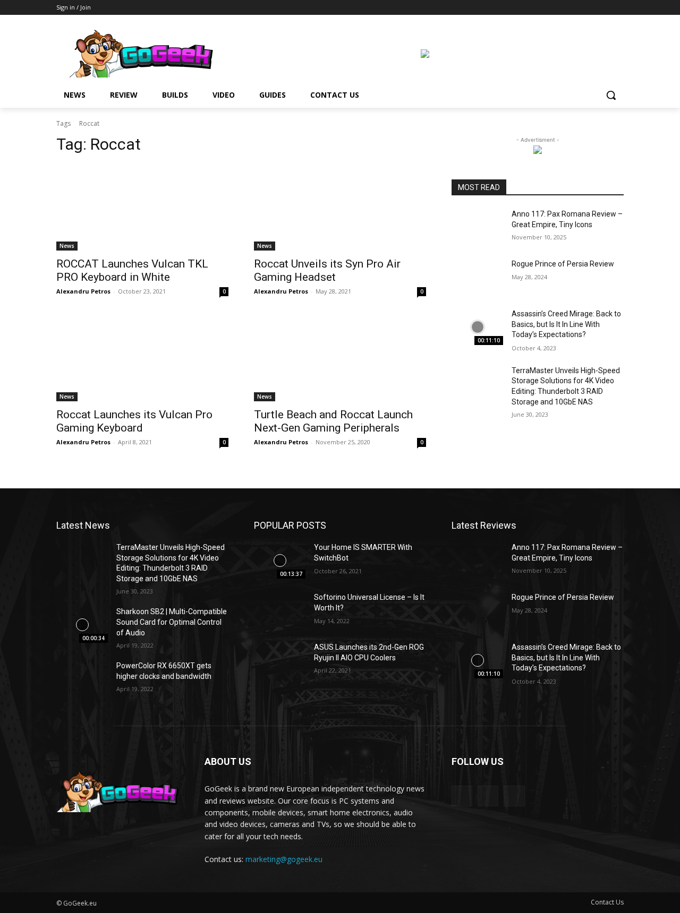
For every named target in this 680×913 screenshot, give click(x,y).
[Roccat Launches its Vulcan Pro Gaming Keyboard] (142, 358)
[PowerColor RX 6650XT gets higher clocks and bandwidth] (82, 679)
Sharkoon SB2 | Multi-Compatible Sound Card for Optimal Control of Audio (171, 621)
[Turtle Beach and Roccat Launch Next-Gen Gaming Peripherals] (340, 358)
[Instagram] (603, 8)
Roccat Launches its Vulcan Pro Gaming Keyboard (134, 421)
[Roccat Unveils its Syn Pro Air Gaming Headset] (340, 208)
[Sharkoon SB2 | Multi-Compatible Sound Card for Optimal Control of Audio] (82, 625)
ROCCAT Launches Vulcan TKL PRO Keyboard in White (132, 270)
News (67, 245)
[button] (611, 95)
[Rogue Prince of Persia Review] (477, 277)
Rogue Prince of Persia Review (563, 264)
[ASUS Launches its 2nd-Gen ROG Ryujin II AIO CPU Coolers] (279, 660)
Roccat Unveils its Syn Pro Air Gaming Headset (327, 270)
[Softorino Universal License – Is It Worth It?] (279, 610)
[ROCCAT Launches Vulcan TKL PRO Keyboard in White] (142, 208)
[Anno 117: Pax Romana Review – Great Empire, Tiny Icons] (477, 227)
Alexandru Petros (83, 291)
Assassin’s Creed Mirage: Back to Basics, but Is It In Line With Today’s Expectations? (566, 324)
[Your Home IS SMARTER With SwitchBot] (279, 560)
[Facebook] (588, 8)
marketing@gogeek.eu (283, 859)
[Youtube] (617, 8)
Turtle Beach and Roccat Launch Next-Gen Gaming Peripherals (333, 421)
